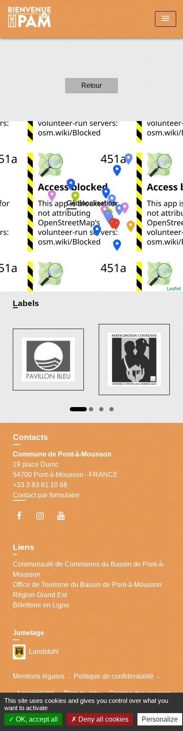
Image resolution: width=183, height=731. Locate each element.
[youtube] (64, 515)
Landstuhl (44, 651)
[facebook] (23, 515)
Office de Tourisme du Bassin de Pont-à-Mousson (87, 584)
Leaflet (174, 288)
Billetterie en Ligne (41, 605)
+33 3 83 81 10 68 (40, 484)
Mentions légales (38, 676)
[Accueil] (39, 19)
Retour (91, 85)
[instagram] (44, 515)
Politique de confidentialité (114, 676)
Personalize (160, 719)
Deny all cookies (103, 719)
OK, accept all (36, 719)
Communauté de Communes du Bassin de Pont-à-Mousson (89, 569)
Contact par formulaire (46, 495)
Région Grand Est (40, 594)
